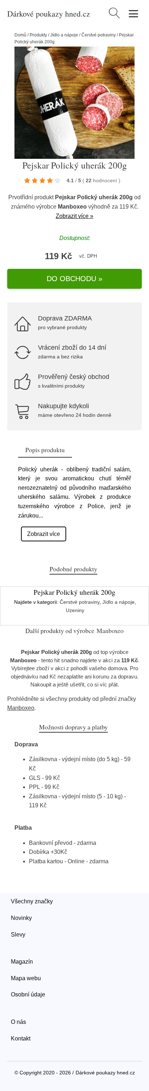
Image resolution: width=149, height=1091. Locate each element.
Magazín (22, 962)
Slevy (18, 934)
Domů (20, 35)
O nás (18, 1022)
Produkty (38, 35)
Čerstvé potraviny (98, 35)
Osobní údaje (28, 994)
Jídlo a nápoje (64, 35)
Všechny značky (32, 901)
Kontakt (20, 1038)
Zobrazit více (43, 534)
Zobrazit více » (74, 216)
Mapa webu (26, 978)
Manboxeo (72, 207)
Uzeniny (75, 610)
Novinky (21, 918)
